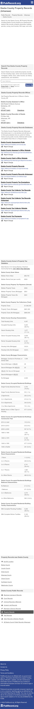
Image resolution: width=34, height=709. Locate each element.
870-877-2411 (5, 123)
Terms (12, 86)
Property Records (8, 612)
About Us (3, 664)
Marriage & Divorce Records (12, 609)
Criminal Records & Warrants (12, 602)
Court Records (8, 598)
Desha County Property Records (12, 166)
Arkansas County (6, 575)
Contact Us (3, 667)
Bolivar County (5, 565)
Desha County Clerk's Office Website (14, 158)
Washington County (7, 585)
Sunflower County (6, 582)
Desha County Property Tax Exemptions (15, 182)
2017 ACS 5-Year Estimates (21, 269)
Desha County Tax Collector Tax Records (16, 190)
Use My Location (8, 561)
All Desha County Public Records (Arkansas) (16, 622)
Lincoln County (5, 568)
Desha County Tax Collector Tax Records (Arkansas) (16, 199)
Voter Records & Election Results (13, 619)
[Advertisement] (17, 45)
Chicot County (5, 578)
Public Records (5, 15)
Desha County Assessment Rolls (13, 142)
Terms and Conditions (7, 673)
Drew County (5, 572)
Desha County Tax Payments (11, 216)
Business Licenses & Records (12, 595)
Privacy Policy (4, 86)
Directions (20, 110)
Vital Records (7, 615)
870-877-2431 (5, 110)
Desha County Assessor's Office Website (16, 150)
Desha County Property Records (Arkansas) (17, 174)
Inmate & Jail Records (10, 605)
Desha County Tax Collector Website (14, 208)
